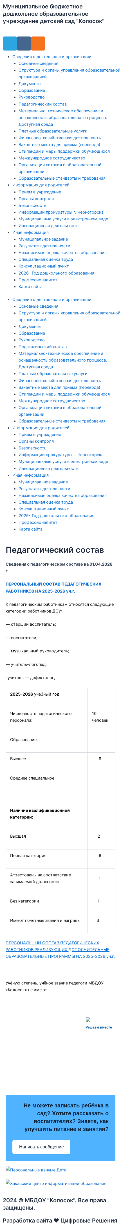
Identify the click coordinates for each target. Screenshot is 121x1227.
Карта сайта (30, 286)
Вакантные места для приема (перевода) (59, 144)
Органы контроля (36, 198)
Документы (30, 83)
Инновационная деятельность (49, 225)
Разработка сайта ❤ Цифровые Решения (60, 1220)
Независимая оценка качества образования (63, 252)
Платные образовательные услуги (53, 131)
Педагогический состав (43, 104)
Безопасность (32, 205)
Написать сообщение (41, 1146)
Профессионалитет (38, 279)
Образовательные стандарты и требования (62, 178)
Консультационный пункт (44, 266)
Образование (32, 90)
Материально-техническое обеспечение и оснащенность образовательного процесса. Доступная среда (63, 117)
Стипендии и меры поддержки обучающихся (64, 151)
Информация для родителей (41, 185)
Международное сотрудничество (52, 158)
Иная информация (30, 232)
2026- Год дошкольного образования (56, 273)
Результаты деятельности (44, 245)
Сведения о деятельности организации (51, 56)
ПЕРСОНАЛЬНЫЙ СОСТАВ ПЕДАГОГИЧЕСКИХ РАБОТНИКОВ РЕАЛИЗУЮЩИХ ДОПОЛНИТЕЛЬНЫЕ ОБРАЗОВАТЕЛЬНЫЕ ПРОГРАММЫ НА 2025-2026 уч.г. (60, 949)
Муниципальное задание (43, 239)
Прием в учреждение (40, 192)
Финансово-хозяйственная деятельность (60, 137)
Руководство (32, 97)
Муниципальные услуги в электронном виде (63, 218)
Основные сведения (38, 63)
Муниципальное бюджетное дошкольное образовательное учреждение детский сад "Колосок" (53, 13)
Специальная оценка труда (46, 259)
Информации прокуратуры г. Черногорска (61, 212)
